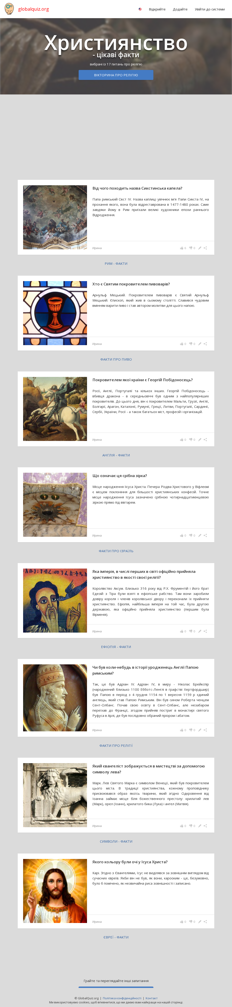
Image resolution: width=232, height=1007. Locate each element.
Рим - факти (116, 263)
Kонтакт (152, 998)
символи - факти (116, 841)
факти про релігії (116, 745)
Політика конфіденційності (122, 998)
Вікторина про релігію (116, 75)
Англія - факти (116, 455)
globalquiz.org (33, 9)
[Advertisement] (116, 133)
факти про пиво (116, 359)
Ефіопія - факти (116, 646)
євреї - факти (116, 937)
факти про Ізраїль (116, 551)
